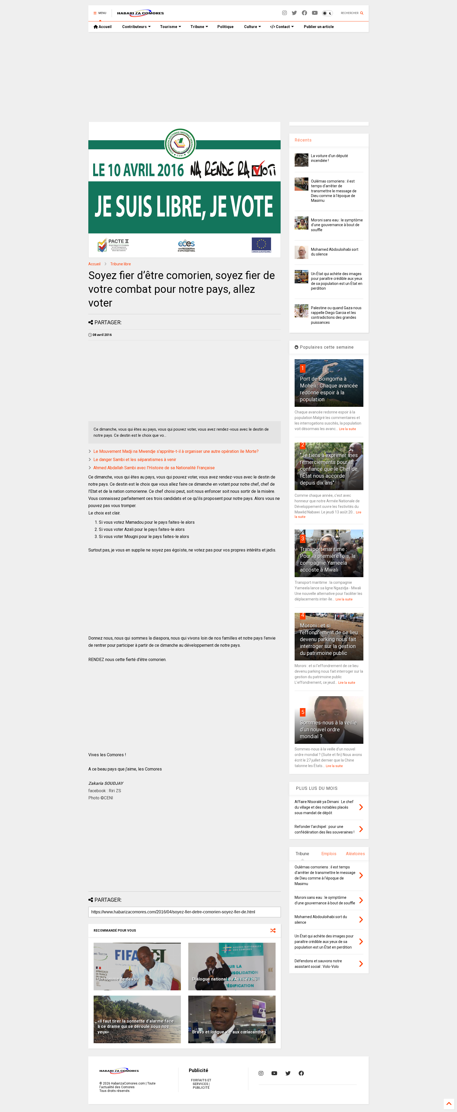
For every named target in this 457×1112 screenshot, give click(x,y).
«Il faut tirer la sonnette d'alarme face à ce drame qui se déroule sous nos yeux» (136, 1027)
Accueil (105, 27)
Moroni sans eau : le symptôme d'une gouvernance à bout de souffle (337, 225)
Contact (282, 27)
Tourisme (168, 27)
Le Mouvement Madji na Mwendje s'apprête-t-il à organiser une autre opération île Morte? (176, 451)
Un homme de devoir (118, 979)
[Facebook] (304, 13)
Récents (303, 140)
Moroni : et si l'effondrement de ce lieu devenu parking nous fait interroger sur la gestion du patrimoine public (329, 639)
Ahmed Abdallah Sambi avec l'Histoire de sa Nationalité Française (154, 467)
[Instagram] (284, 13)
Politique (225, 27)
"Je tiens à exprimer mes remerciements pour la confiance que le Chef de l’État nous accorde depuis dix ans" (329, 469)
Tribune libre (120, 264)
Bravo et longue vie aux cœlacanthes (229, 1031)
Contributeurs (134, 27)
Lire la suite (347, 429)
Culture (250, 27)
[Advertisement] (228, 77)
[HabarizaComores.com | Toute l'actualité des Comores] (140, 15)
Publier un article (318, 27)
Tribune (197, 27)
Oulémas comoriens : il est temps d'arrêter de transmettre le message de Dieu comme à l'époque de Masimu (334, 191)
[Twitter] (294, 13)
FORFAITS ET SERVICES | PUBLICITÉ (201, 1084)
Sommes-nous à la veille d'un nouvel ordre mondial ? (328, 729)
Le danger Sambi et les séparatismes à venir (134, 459)
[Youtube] (315, 13)
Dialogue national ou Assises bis (224, 979)
